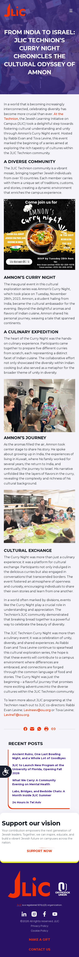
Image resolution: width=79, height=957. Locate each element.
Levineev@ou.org (37, 710)
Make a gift (39, 939)
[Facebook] (25, 729)
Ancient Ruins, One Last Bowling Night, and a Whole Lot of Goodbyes (39, 756)
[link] (39, 729)
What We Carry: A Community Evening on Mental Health (34, 782)
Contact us (39, 949)
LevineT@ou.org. (17, 715)
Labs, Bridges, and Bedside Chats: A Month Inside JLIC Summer (38, 793)
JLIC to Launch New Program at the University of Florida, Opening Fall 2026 (38, 769)
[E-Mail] (32, 729)
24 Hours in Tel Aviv (26, 802)
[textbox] (39, 409)
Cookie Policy (39, 930)
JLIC (19, 904)
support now (39, 851)
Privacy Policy (39, 926)
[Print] (46, 729)
